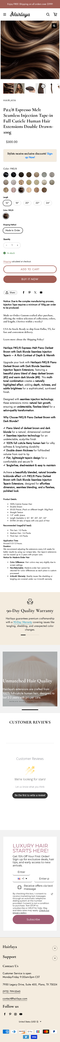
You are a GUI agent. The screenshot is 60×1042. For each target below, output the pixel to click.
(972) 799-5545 (11, 991)
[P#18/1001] (5, 190)
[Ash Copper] (51, 182)
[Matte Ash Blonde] (44, 174)
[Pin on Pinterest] (29, 292)
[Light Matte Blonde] (51, 174)
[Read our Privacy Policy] (52, 894)
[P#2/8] (21, 190)
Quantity (6, 239)
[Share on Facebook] (24, 292)
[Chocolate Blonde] (21, 182)
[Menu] (5, 14)
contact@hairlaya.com (15, 998)
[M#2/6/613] (44, 190)
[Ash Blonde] (36, 182)
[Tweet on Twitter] (35, 292)
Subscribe (33, 919)
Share (12, 292)
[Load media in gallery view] (8, 88)
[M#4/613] (36, 190)
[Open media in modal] (54, 25)
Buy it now (30, 279)
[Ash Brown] (36, 174)
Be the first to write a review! (30, 795)
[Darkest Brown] (21, 174)
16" (7, 203)
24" (48, 203)
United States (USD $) (28, 1021)
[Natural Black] (13, 174)
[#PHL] (13, 190)
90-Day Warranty (22, 622)
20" (27, 203)
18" (17, 203)
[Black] (5, 174)
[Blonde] (29, 182)
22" (38, 203)
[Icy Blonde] (44, 182)
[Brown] (29, 174)
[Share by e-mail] (41, 292)
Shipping (7, 261)
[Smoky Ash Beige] (5, 182)
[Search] (48, 14)
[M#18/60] (29, 190)
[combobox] (22, 878)
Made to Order (13, 230)
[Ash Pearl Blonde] (13, 182)
